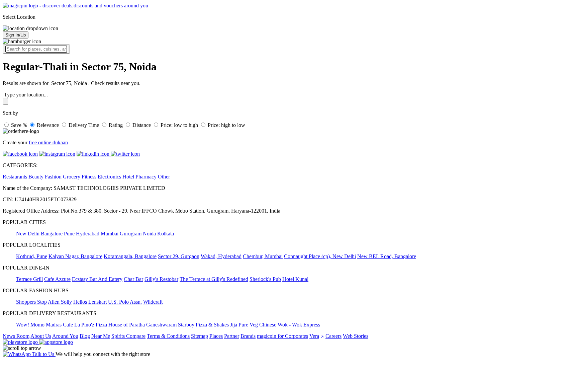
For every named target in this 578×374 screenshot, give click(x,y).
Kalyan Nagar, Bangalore (75, 256)
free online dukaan (48, 142)
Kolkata (165, 233)
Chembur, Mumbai (263, 256)
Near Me (100, 336)
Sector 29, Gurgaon (178, 256)
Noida (149, 233)
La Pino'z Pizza (90, 324)
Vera (314, 336)
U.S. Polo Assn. (125, 302)
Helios (80, 302)
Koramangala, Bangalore (130, 256)
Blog (85, 336)
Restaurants (15, 176)
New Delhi (27, 233)
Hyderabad (87, 233)
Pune (69, 233)
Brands (248, 336)
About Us (40, 336)
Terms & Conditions (168, 336)
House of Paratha (126, 324)
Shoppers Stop (31, 302)
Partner (231, 336)
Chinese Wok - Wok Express (289, 324)
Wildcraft (153, 302)
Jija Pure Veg (244, 324)
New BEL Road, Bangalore (386, 256)
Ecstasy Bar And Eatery (97, 279)
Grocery (71, 176)
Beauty (35, 176)
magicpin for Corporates (282, 336)
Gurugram (130, 233)
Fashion (53, 176)
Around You (65, 336)
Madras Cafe (59, 324)
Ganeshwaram (161, 324)
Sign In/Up (15, 35)
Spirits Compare (128, 336)
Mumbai (109, 233)
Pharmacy (146, 176)
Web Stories (355, 336)
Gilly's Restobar (161, 279)
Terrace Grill (29, 279)
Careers (333, 336)
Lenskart (97, 302)
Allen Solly (60, 302)
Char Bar (133, 279)
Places (216, 336)
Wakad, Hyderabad (221, 256)
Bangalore (52, 233)
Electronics (109, 176)
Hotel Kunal (295, 279)
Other (164, 176)
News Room (16, 336)
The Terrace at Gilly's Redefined (214, 279)
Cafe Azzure (57, 279)
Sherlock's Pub (265, 279)
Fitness (89, 176)
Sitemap (199, 336)
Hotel (128, 176)
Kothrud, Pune (31, 256)
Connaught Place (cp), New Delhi (320, 256)
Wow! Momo (30, 324)
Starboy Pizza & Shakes (203, 324)
